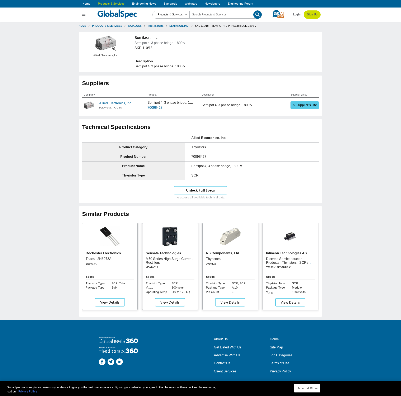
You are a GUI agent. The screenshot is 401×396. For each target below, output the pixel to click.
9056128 (211, 263)
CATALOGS (135, 25)
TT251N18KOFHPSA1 (279, 267)
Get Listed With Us (227, 347)
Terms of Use (279, 363)
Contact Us (222, 363)
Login (297, 14)
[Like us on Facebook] (102, 362)
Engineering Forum (240, 3)
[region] (200, 388)
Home (86, 3)
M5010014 (152, 267)
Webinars (191, 3)
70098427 (154, 107)
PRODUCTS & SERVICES (107, 25)
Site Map (276, 347)
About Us (221, 339)
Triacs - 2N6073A (99, 259)
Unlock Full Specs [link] (200, 190)
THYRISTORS (155, 25)
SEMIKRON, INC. (179, 25)
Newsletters (212, 3)
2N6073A (91, 263)
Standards (170, 3)
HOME (82, 25)
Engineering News (144, 3)
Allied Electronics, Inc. (115, 103)
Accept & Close (307, 388)
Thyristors (213, 259)
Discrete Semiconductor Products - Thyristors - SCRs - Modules (288, 262)
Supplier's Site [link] (307, 105)
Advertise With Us (227, 355)
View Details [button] (109, 302)
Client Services (225, 371)
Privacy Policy (280, 371)
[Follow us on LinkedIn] (119, 362)
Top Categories (281, 355)
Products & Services (111, 3)
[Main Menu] (84, 14)
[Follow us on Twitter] (111, 362)
